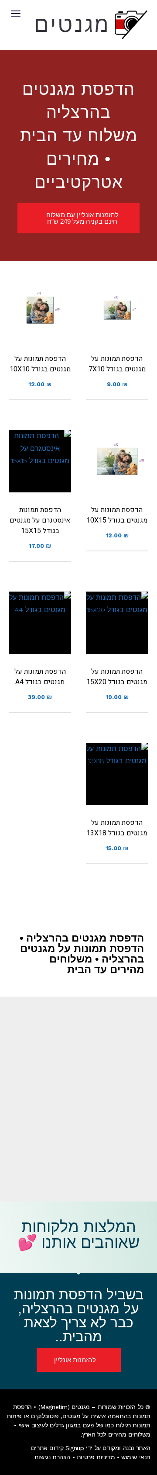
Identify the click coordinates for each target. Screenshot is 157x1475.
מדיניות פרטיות (96, 1457)
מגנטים (71, 1416)
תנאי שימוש (135, 1457)
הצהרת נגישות (52, 1457)
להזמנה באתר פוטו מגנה (117, 324)
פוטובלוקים (44, 1416)
